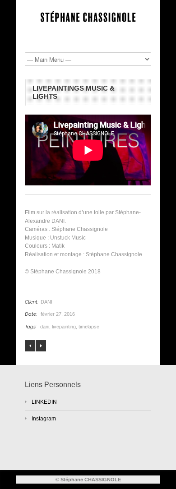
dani (44, 326)
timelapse (89, 326)
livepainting (64, 326)
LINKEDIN (44, 402)
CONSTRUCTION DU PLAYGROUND (41, 345)
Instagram (44, 418)
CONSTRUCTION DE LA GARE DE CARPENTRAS (30, 345)
